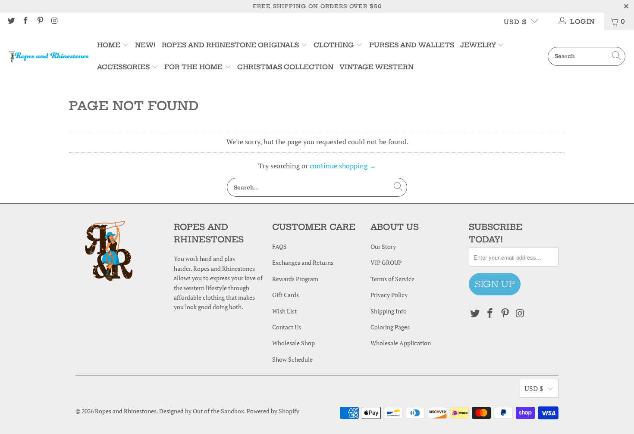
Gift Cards (285, 295)
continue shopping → (343, 165)
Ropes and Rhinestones (126, 411)
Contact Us (286, 327)
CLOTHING (334, 45)
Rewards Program (295, 279)
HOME (109, 45)
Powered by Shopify (273, 411)
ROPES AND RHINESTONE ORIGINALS (231, 45)
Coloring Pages (390, 327)
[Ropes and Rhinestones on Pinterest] (39, 21)
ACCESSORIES (123, 67)
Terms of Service (392, 279)
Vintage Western (376, 67)
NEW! (145, 45)
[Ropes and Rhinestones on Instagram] (54, 21)
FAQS (279, 246)
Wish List (284, 311)
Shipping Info (388, 311)
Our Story (383, 246)
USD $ (515, 22)
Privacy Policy (389, 295)
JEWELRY (478, 45)
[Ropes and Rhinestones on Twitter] (10, 21)
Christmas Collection (285, 67)
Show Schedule (292, 359)
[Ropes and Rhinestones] (48, 56)
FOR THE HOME (193, 67)
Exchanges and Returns (302, 262)
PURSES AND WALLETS (411, 45)
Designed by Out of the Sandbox (201, 411)
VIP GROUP (386, 262)
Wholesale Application (400, 343)
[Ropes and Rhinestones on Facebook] (25, 21)
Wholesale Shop (293, 343)
